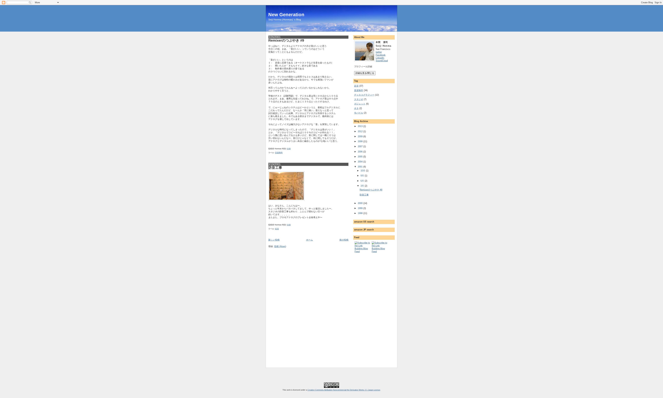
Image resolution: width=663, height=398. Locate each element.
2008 (360, 141)
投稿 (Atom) (280, 246)
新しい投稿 (274, 240)
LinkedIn (380, 58)
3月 (362, 186)
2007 (360, 146)
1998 (360, 213)
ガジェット (359, 104)
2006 (360, 151)
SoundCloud (382, 60)
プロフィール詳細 (363, 66)
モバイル (358, 112)
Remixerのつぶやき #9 (286, 40)
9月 (362, 175)
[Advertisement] (368, 307)
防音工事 (275, 167)
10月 (363, 170)
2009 (360, 136)
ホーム (309, 240)
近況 (277, 229)
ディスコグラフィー (364, 95)
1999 (360, 208)
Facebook (381, 55)
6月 (362, 180)
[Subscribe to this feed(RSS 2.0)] (363, 251)
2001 (360, 166)
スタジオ (358, 99)
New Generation (286, 14)
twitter (379, 52)
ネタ (356, 108)
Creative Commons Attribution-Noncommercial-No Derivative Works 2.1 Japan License (344, 390)
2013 (360, 126)
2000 (360, 203)
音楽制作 (279, 153)
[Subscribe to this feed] (380, 251)
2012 (360, 131)
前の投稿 (343, 240)
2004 (360, 161)
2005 (360, 156)
